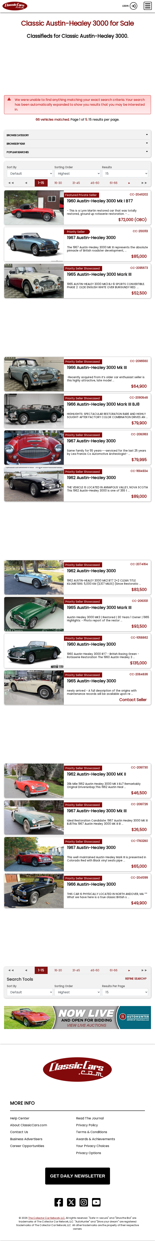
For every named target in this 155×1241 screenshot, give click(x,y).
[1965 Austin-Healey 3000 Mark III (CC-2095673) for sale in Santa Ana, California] (34, 281)
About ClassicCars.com (28, 1125)
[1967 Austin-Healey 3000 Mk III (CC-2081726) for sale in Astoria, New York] (34, 817)
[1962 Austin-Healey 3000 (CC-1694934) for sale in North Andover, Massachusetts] (34, 484)
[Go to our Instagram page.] (84, 1202)
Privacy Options (88, 1153)
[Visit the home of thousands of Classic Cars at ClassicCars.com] (17, 6)
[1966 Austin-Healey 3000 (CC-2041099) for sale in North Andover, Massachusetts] (34, 891)
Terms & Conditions (91, 1132)
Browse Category (18, 135)
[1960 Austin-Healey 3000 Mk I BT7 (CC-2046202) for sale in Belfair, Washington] (34, 207)
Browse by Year (16, 143)
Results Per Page (113, 986)
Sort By (12, 167)
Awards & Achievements (95, 1139)
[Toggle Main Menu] (148, 6)
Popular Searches (18, 152)
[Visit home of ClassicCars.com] (77, 1075)
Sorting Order (63, 167)
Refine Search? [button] (136, 979)
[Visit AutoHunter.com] (77, 1017)
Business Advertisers (26, 1139)
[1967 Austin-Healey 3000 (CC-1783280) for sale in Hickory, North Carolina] (34, 854)
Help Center (19, 1118)
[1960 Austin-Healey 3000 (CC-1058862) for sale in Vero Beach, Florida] (34, 651)
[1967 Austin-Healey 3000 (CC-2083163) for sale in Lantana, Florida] (34, 447)
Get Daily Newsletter (77, 1175)
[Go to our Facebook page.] (58, 1202)
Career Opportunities (27, 1146)
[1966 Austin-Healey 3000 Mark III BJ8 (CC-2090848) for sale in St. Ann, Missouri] (34, 411)
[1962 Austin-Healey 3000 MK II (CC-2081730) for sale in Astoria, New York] (34, 781)
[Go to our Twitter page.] (71, 1202)
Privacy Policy (87, 1125)
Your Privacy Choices (92, 1146)
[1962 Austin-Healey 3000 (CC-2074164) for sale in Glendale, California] (34, 577)
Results (107, 167)
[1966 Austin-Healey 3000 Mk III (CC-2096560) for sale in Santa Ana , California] (34, 374)
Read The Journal (90, 1118)
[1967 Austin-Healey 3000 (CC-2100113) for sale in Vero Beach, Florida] (34, 244)
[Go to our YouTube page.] (96, 1202)
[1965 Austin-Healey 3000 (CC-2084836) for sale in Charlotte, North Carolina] (34, 687)
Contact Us (19, 1132)
